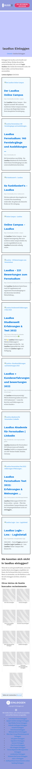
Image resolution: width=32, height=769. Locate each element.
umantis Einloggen (18, 727)
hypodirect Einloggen (18, 741)
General (9, 53)
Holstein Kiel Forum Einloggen (17, 756)
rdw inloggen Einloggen (17, 747)
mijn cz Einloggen (17, 758)
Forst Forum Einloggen (17, 730)
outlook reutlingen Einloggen (17, 725)
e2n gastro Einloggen (18, 738)
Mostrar (19, 695)
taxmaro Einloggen (18, 743)
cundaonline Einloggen (17, 754)
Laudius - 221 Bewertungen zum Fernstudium (15, 274)
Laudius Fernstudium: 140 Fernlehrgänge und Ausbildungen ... (15, 142)
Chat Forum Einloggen (18, 745)
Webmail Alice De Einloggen (18, 732)
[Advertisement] (16, 27)
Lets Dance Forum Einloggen (18, 718)
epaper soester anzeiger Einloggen (17, 721)
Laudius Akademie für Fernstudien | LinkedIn (15, 431)
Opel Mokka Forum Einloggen (17, 723)
